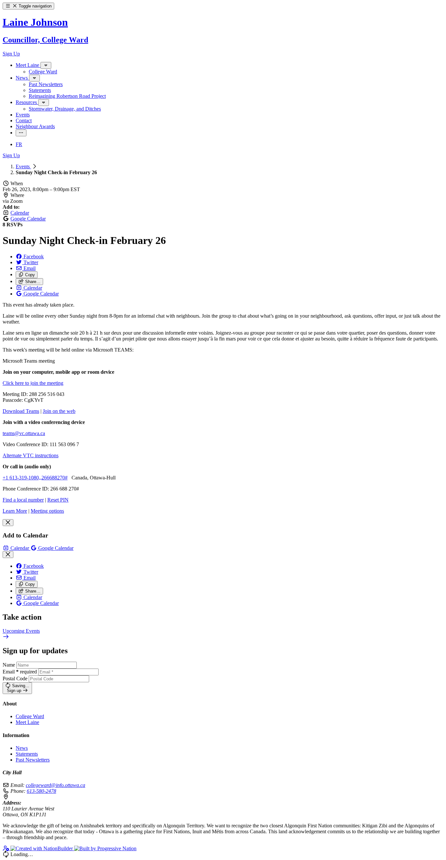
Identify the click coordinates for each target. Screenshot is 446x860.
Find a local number (23, 500)
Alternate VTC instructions (30, 455)
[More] (45, 65)
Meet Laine (27, 722)
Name (9, 665)
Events (23, 166)
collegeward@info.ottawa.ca (55, 785)
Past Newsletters (33, 759)
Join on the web (59, 411)
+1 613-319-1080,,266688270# (35, 477)
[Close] (8, 522)
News (22, 748)
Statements (27, 754)
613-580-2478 (41, 791)
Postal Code (15, 678)
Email (20, 671)
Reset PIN (58, 500)
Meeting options (47, 511)
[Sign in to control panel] (6, 848)
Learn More (15, 511)
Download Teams (21, 411)
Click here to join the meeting (33, 383)
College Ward (30, 716)
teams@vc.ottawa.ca (24, 433)
